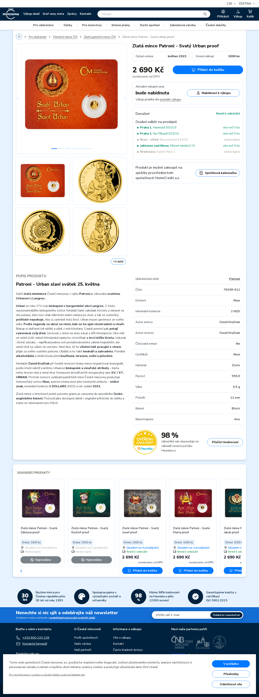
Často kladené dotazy (128, 650)
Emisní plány (121, 25)
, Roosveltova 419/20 (164, 140)
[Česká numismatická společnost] (219, 642)
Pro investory (92, 25)
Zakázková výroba (183, 25)
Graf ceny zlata (53, 14)
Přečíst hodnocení (225, 442)
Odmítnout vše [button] (231, 684)
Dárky (68, 25)
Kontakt (85, 14)
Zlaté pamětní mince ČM (100, 37)
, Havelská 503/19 (158, 127)
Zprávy (72, 14)
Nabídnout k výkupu (216, 93)
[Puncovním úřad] (203, 642)
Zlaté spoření (150, 25)
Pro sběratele (43, 25)
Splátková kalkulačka (221, 173)
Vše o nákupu (122, 638)
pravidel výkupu (170, 99)
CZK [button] (230, 3)
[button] (246, 3)
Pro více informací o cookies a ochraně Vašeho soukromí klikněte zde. (47, 675)
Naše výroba (82, 644)
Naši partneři (82, 650)
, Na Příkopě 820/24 (159, 133)
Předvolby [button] (231, 674)
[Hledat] (205, 14)
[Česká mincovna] (11, 14)
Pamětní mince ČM (65, 37)
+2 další (118, 261)
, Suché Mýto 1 (157, 152)
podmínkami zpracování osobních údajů (72, 618)
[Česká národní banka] (182, 642)
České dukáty (216, 25)
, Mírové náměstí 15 (167, 146)
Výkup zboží (31, 14)
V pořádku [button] (230, 664)
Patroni (234, 279)
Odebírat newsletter (226, 615)
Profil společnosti (86, 638)
